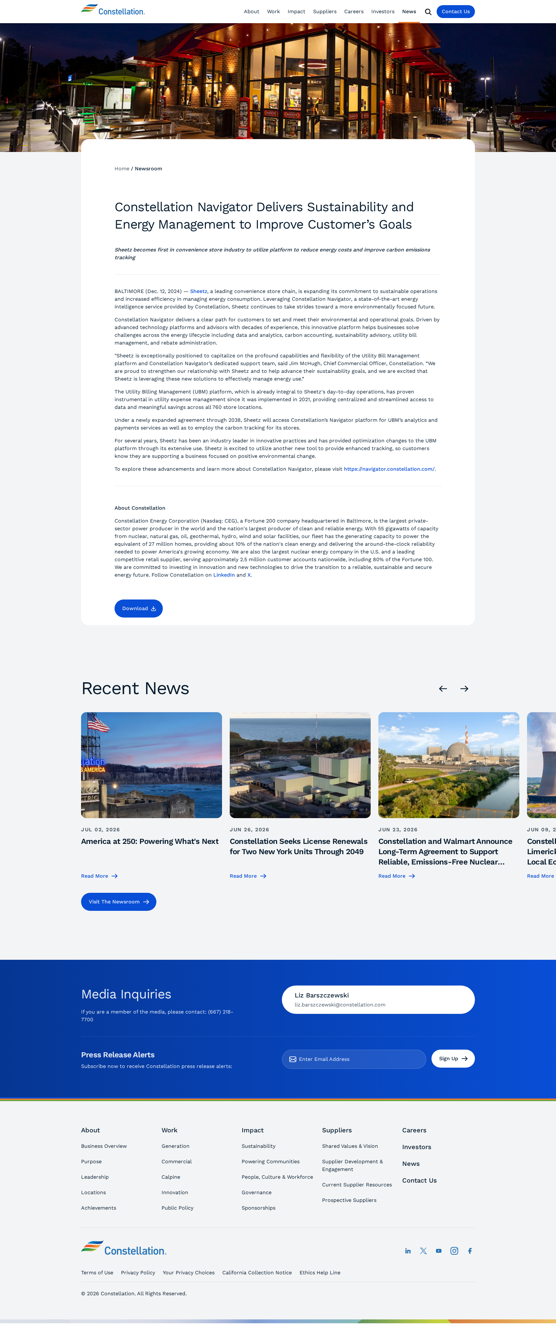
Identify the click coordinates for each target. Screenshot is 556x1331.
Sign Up (448, 1058)
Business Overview (104, 1146)
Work (273, 11)
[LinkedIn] (408, 1251)
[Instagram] (454, 1251)
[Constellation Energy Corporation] (113, 11)
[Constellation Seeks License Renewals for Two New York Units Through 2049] (300, 796)
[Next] (464, 688)
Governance (257, 1192)
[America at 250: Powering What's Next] (151, 796)
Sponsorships (258, 1208)
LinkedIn (224, 575)
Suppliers (325, 11)
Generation (176, 1146)
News (409, 11)
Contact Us (456, 11)
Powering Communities (271, 1161)
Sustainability (258, 1146)
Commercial (177, 1161)
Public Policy (177, 1208)
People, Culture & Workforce (277, 1177)
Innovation (175, 1192)
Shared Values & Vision (350, 1146)
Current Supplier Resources (357, 1185)
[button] (139, 608)
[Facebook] (470, 1251)
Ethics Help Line (320, 1273)
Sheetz (198, 291)
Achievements (98, 1208)
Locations (93, 1192)
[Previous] (443, 688)
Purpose (91, 1161)
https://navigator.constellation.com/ (389, 469)
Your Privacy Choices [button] (189, 1273)
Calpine (171, 1177)
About (251, 11)
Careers (354, 11)
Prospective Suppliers (349, 1200)
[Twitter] (423, 1251)
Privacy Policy (138, 1273)
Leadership (95, 1177)
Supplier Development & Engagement (352, 1165)
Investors (382, 11)
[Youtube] (439, 1251)
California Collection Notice (257, 1273)
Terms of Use (97, 1273)
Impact (296, 11)
